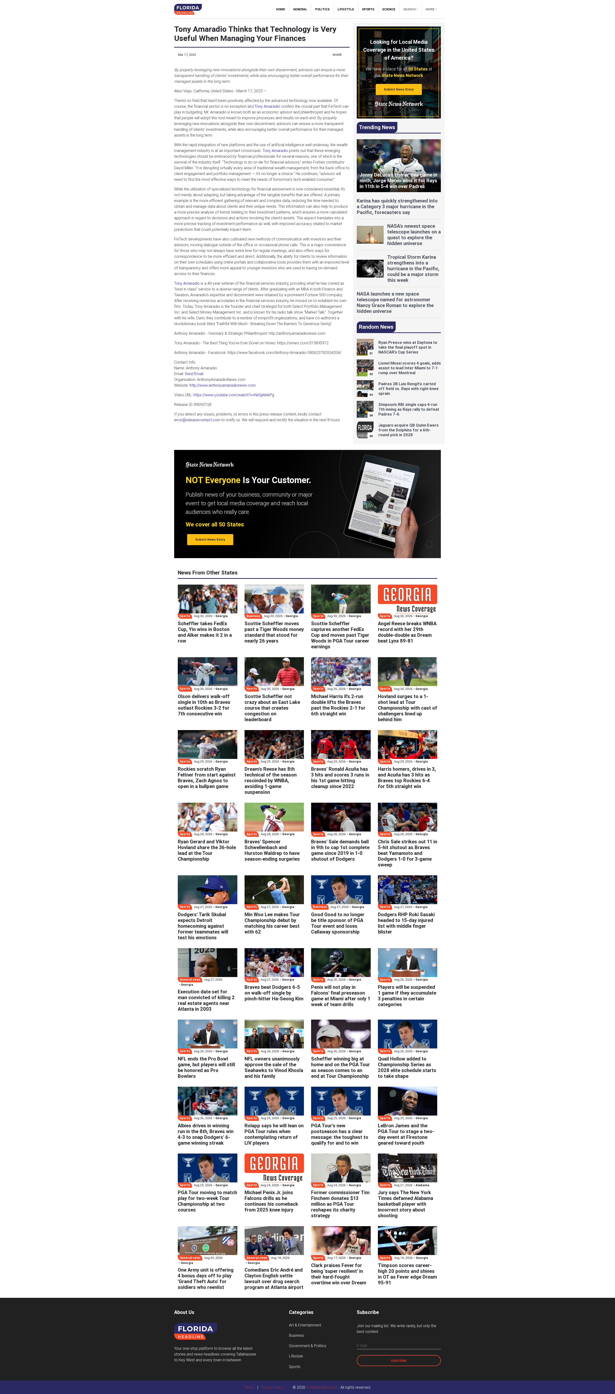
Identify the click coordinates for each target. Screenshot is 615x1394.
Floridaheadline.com (322, 1387)
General (300, 9)
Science (388, 9)
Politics (322, 9)
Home (282, 9)
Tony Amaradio (267, 106)
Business (296, 1335)
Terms (249, 1387)
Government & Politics (307, 1345)
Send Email (194, 373)
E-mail (362, 1345)
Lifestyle (346, 9)
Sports (368, 9)
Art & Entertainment (305, 1325)
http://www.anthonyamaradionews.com (223, 385)
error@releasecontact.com (197, 419)
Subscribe (399, 1361)
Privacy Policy (272, 1387)
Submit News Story (399, 89)
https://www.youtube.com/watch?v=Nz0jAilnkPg (233, 394)
